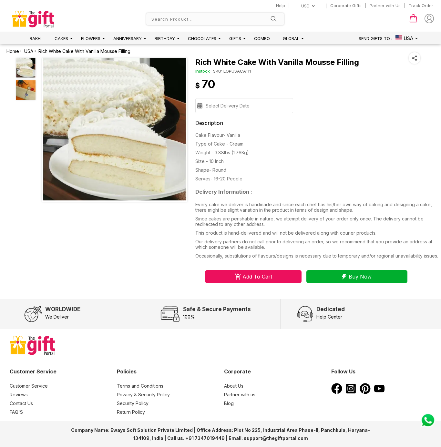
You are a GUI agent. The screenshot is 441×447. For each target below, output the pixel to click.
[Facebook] (336, 392)
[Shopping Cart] (413, 21)
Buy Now (360, 276)
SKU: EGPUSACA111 (232, 71)
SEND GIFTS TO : (375, 38)
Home (12, 51)
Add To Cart (257, 276)
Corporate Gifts (346, 5)
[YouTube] (379, 392)
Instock (202, 71)
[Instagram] (350, 392)
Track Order (421, 5)
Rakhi (36, 38)
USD (305, 5)
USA (28, 51)
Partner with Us (385, 5)
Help (280, 5)
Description (209, 123)
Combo (262, 38)
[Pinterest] (365, 392)
